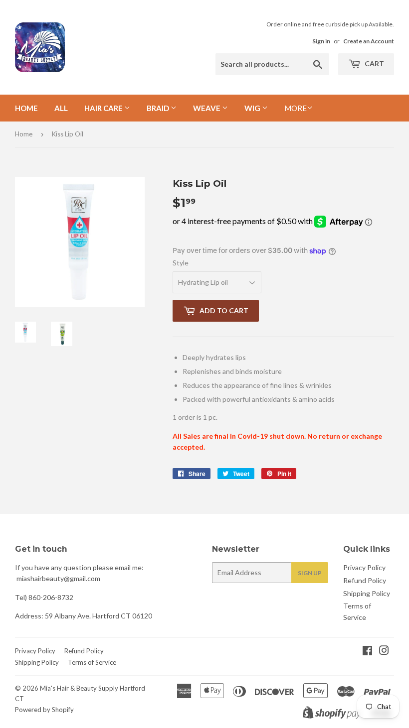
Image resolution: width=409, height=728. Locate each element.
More (295, 108)
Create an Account (368, 41)
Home (26, 108)
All (61, 108)
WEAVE (207, 108)
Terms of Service (92, 662)
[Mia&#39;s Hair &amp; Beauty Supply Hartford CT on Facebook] (367, 651)
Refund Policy (364, 580)
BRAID (159, 108)
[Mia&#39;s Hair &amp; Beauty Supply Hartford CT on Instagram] (384, 651)
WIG (253, 108)
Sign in (321, 41)
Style (181, 262)
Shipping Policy (366, 593)
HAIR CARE (104, 108)
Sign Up (310, 573)
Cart (373, 63)
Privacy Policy (364, 567)
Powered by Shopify (44, 710)
